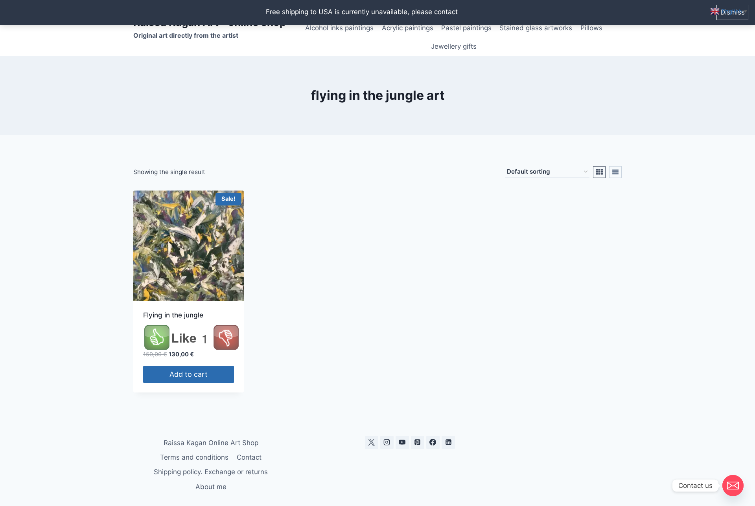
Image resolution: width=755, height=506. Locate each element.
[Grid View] (599, 172)
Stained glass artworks (535, 28)
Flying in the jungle (173, 315)
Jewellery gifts (454, 46)
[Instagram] (387, 442)
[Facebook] (433, 442)
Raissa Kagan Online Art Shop (211, 443)
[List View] (615, 172)
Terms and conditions (194, 457)
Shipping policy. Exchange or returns (211, 472)
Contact (249, 457)
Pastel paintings (466, 28)
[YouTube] (402, 442)
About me (210, 487)
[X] (371, 442)
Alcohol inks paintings (339, 28)
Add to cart (188, 374)
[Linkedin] (448, 442)
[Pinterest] (417, 442)
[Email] (733, 485)
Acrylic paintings (407, 28)
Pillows (591, 28)
